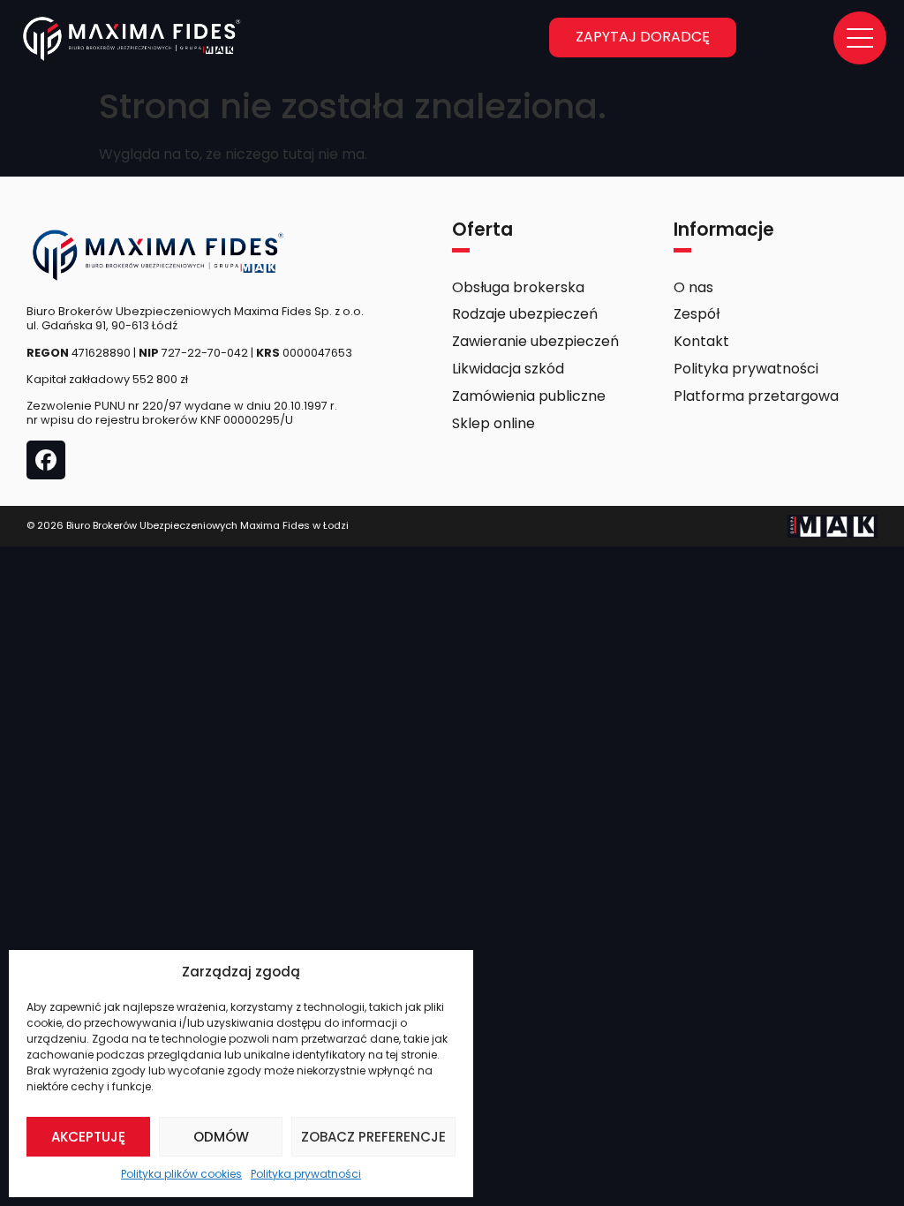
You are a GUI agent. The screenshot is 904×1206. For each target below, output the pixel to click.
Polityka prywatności (306, 1173)
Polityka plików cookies (181, 1173)
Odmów (221, 1136)
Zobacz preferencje (373, 1136)
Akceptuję (88, 1136)
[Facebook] (45, 460)
